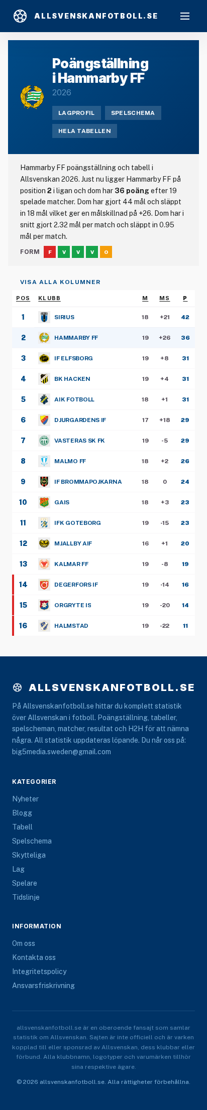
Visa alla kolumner (60, 282)
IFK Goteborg (77, 522)
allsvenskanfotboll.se (112, 687)
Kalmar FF (71, 564)
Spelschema (133, 112)
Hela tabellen (84, 130)
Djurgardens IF (80, 420)
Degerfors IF (75, 584)
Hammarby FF (76, 337)
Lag (18, 869)
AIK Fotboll (74, 399)
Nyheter (25, 799)
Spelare (24, 883)
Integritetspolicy (39, 971)
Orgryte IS (72, 605)
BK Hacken (72, 378)
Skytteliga (29, 855)
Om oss (23, 943)
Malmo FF (70, 461)
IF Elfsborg (73, 358)
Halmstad (71, 625)
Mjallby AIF (73, 543)
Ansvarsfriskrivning (43, 986)
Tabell (22, 827)
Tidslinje (26, 897)
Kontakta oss (34, 957)
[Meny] (185, 16)
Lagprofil (76, 112)
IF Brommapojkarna (88, 481)
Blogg (22, 813)
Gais (61, 502)
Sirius (64, 317)
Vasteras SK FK (79, 440)
